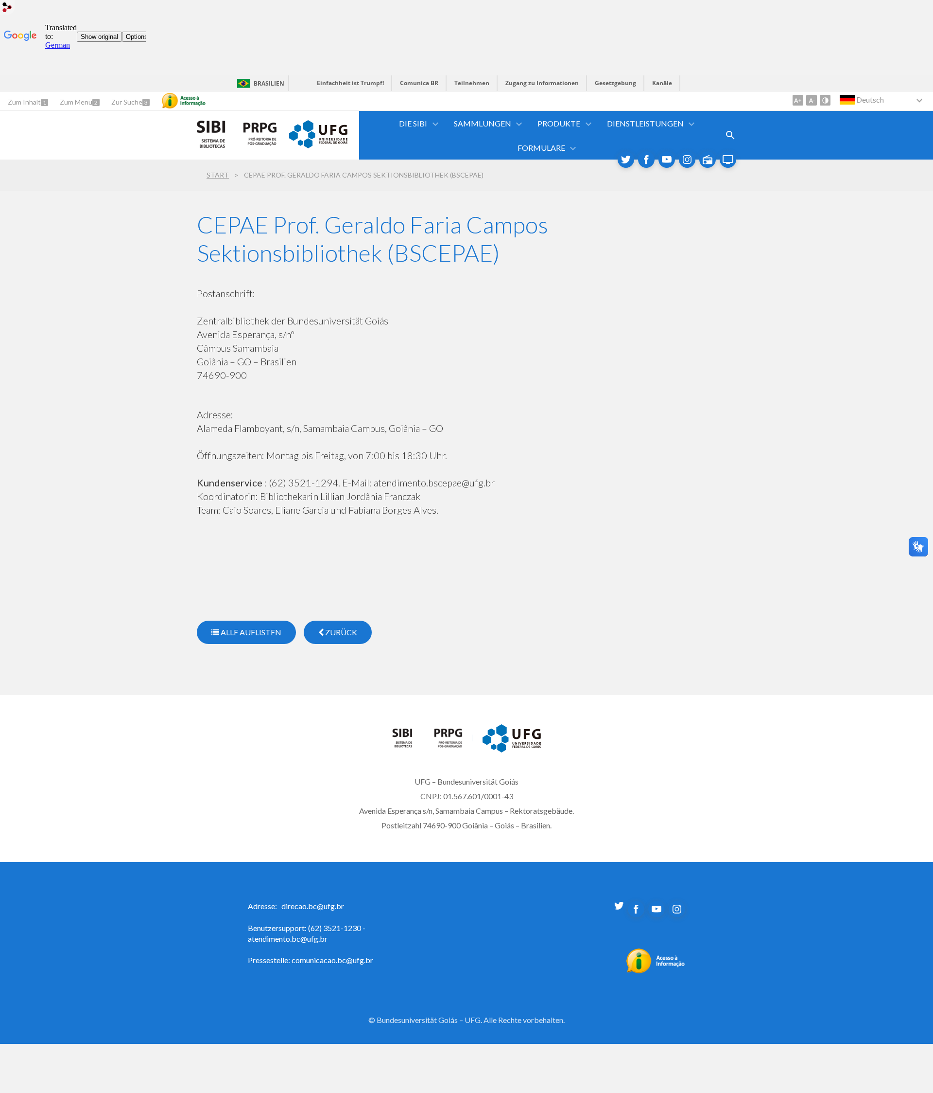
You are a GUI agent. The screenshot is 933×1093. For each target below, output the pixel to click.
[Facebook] (646, 159)
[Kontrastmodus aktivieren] (825, 100)
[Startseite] (408, 745)
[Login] (7, 8)
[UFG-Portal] (318, 145)
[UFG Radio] (707, 159)
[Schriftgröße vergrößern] (798, 100)
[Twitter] (626, 159)
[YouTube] (666, 159)
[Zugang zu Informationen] (184, 100)
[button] (413, 123)
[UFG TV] (728, 159)
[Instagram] (687, 159)
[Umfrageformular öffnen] (730, 135)
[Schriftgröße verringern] (811, 100)
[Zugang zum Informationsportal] (655, 970)
